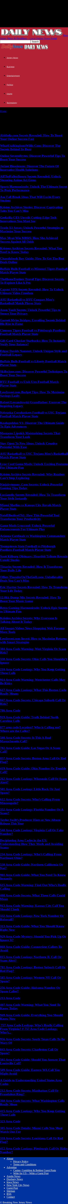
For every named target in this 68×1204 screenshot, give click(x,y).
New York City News (18, 1185)
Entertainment (13, 76)
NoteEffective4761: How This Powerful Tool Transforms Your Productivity (29, 517)
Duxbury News (15, 1179)
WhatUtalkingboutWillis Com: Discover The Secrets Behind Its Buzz (30, 147)
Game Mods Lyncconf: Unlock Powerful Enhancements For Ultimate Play (27, 527)
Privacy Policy (20, 1161)
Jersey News (12, 57)
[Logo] (12, 49)
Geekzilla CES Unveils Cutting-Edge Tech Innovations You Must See (28, 219)
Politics (10, 85)
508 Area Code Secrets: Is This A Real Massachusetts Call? (25, 739)
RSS (9, 1194)
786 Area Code (10, 710)
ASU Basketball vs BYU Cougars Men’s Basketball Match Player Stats (27, 301)
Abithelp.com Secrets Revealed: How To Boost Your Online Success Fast (31, 137)
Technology (12, 103)
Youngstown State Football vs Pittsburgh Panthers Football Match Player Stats (27, 548)
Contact (11, 1196)
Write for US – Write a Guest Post (31, 1173)
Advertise (12, 1167)
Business (10, 67)
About (10, 1158)
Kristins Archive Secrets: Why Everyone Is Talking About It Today (28, 619)
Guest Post (12, 1188)
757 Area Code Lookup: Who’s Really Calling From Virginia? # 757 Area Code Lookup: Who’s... (31, 1029)
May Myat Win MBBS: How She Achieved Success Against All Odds (29, 239)
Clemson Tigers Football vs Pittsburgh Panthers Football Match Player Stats (32, 332)
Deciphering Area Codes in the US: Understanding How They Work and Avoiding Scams (31, 844)
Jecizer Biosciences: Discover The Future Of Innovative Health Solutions (29, 167)
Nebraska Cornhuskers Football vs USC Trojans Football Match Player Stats (33, 414)
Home (3, 111)
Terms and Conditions (24, 1164)
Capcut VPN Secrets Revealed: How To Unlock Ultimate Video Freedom (32, 291)
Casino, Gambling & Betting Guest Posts (34, 1170)
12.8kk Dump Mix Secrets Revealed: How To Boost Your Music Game (30, 599)
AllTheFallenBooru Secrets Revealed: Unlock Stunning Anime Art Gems (30, 178)
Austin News (13, 1176)
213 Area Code (10, 998)
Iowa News (13, 1182)
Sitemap (11, 1191)
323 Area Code (10, 1121)
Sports (9, 94)
